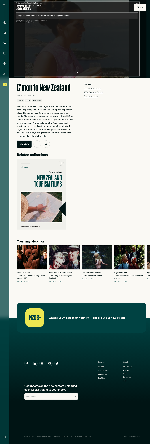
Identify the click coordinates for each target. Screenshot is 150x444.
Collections (103, 370)
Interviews (102, 374)
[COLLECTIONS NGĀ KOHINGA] (4, 63)
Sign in (140, 7)
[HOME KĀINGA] (4, 22)
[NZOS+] (4, 84)
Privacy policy (29, 436)
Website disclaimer (44, 436)
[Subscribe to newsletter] (75, 396)
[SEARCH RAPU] (4, 33)
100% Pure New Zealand (93, 92)
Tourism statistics (91, 96)
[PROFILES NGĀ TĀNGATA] (4, 74)
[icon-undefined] (37, 144)
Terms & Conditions (61, 436)
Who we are (127, 366)
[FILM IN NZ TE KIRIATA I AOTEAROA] (4, 53)
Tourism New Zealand (92, 88)
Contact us (127, 377)
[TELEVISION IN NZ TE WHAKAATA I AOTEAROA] (4, 43)
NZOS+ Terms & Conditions (81, 436)
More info (24, 144)
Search (101, 366)
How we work (126, 372)
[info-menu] (4, 437)
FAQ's (125, 380)
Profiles (101, 377)
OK (77, 72)
